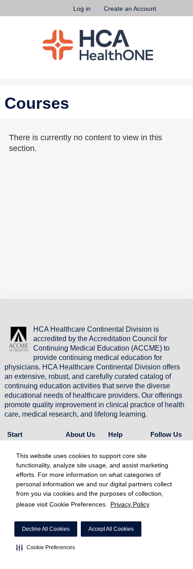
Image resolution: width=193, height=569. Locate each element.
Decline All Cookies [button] (46, 529)
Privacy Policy (129, 504)
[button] (45, 547)
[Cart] (167, 13)
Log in (82, 8)
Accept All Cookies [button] (111, 529)
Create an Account (130, 8)
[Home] (97, 45)
